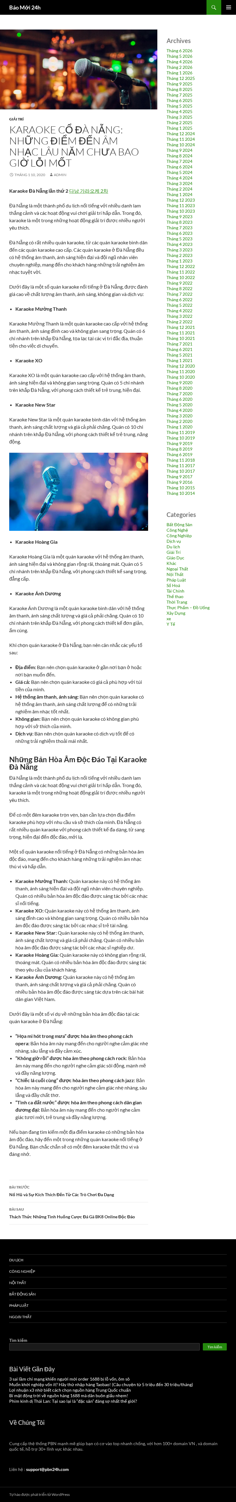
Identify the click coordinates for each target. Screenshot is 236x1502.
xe (169, 618)
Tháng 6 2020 (179, 399)
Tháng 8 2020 (179, 388)
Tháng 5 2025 (179, 105)
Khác (171, 563)
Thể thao (175, 596)
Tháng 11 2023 (181, 205)
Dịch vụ (174, 541)
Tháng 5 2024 (179, 172)
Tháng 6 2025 (179, 100)
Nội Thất (175, 574)
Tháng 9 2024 (179, 150)
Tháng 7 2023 (179, 227)
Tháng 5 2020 (179, 404)
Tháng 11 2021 (181, 332)
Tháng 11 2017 (181, 465)
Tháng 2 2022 (179, 321)
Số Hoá (173, 585)
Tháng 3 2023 (179, 249)
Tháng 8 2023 (179, 222)
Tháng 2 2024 (179, 188)
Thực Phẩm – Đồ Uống (188, 607)
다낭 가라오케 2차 (88, 191)
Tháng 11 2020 (181, 371)
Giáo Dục (175, 557)
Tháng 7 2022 (179, 294)
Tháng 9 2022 (179, 283)
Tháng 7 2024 (179, 161)
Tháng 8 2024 (179, 155)
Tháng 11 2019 (181, 432)
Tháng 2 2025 (179, 122)
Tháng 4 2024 (179, 177)
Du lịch (173, 546)
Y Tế (171, 624)
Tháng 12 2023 (181, 200)
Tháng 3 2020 (179, 415)
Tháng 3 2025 (179, 117)
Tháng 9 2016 (179, 482)
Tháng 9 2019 (179, 443)
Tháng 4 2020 (179, 410)
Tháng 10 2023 (181, 211)
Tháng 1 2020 (179, 426)
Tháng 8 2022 (179, 288)
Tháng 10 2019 (181, 437)
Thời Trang (177, 602)
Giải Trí (16, 119)
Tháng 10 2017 (181, 471)
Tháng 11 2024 (181, 139)
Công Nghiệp (179, 535)
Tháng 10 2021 (181, 338)
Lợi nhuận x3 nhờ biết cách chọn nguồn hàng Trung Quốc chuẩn (70, 1390)
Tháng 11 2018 (181, 460)
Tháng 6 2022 (179, 299)
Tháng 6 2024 (179, 166)
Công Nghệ (177, 530)
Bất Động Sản (179, 524)
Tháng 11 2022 (181, 271)
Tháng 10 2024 (181, 144)
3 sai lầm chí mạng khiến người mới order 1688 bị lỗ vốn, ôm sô (69, 1379)
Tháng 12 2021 (181, 327)
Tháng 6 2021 (179, 349)
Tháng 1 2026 (179, 72)
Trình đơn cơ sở (228, 7)
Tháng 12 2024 (181, 133)
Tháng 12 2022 (181, 266)
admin (60, 174)
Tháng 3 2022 (179, 316)
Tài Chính (175, 590)
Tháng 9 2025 (179, 83)
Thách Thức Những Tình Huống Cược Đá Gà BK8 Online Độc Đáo (72, 1213)
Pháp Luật (176, 579)
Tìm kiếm (18, 1340)
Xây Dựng (176, 613)
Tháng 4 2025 (179, 111)
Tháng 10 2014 (181, 493)
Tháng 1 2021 (179, 360)
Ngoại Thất (177, 568)
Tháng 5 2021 (179, 354)
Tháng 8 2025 (179, 89)
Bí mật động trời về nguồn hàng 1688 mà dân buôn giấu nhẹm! (68, 1395)
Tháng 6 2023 (179, 233)
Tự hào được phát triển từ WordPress (39, 1494)
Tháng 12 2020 (181, 366)
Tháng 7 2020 (179, 393)
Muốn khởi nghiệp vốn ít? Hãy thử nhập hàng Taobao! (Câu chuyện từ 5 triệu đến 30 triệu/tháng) (101, 1384)
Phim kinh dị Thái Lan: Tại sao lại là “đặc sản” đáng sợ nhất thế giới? (73, 1401)
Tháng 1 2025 (179, 128)
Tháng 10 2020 (181, 377)
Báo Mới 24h (25, 7)
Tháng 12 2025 (181, 78)
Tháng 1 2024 (179, 194)
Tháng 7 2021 (179, 343)
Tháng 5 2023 (179, 238)
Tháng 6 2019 (179, 454)
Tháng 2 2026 (179, 67)
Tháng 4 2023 (179, 244)
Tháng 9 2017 (179, 476)
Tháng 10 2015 (181, 487)
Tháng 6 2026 (179, 50)
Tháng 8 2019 (179, 448)
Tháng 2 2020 (179, 421)
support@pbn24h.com (47, 1469)
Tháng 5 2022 (179, 305)
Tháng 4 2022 (179, 310)
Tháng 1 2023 (179, 260)
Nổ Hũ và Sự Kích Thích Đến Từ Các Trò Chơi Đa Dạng (61, 1191)
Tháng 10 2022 (181, 277)
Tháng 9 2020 (179, 382)
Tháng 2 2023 (179, 255)
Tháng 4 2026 (179, 61)
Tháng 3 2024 (179, 183)
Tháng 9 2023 (179, 216)
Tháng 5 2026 (179, 56)
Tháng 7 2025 (179, 94)
